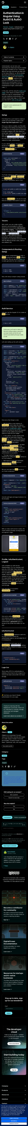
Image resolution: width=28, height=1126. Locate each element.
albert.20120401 (11, 851)
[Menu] (25, 2)
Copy (22, 153)
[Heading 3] (17, 823)
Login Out (5, 667)
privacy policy (12, 1107)
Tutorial (6, 32)
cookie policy (6, 1114)
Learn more (7, 951)
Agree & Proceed (14, 1118)
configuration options (15, 428)
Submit (9, 1013)
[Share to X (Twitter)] (4, 39)
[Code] (6, 824)
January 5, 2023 (11, 853)
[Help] (24, 824)
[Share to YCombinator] (13, 39)
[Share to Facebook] (7, 39)
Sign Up (6, 919)
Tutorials (5, 7)
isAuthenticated (8, 631)
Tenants (5, 221)
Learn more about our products (13, 716)
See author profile (7, 746)
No (14, 809)
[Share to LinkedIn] (10, 39)
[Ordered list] (21, 823)
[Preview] (22, 824)
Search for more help (14, 797)
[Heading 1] (14, 823)
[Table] (5, 824)
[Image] (11, 823)
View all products (14, 1043)
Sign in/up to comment (10, 845)
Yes (14, 806)
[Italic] (5, 823)
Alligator (12, 47)
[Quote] (22, 823)
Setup (4, 115)
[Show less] (23, 851)
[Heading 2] (16, 823)
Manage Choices (14, 1123)
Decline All (14, 1120)
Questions (13, 7)
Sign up (14, 1070)
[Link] (10, 823)
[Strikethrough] (8, 823)
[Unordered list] (19, 823)
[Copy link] (16, 39)
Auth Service (7, 308)
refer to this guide (17, 99)
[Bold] (3, 823)
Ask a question (14, 794)
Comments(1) (7, 817)
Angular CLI (21, 259)
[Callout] (3, 824)
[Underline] (6, 823)
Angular (11, 27)
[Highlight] (13, 823)
